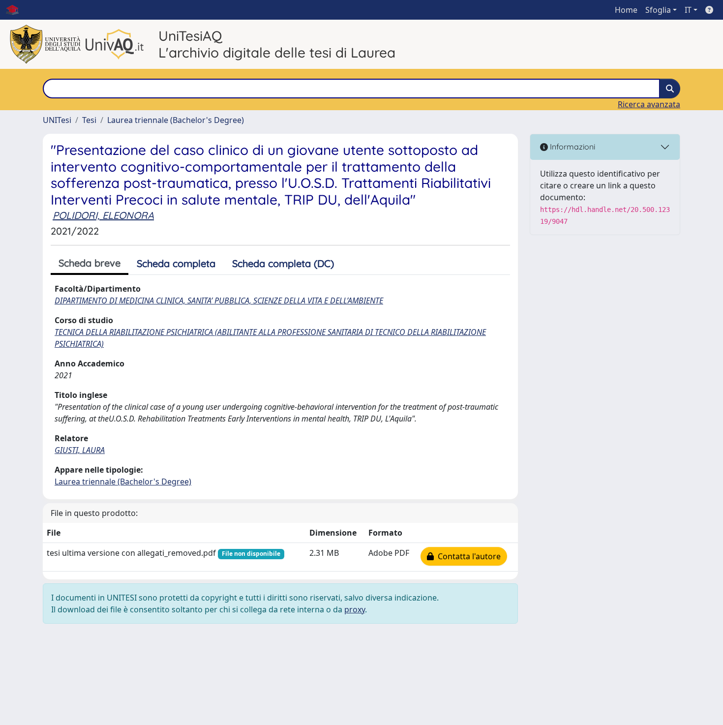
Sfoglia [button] (658, 9)
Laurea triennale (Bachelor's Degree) (175, 120)
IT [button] (688, 9)
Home (626, 9)
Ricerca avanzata (649, 104)
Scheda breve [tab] (89, 263)
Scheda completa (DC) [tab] (283, 263)
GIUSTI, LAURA (80, 450)
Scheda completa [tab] (176, 263)
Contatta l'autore (467, 556)
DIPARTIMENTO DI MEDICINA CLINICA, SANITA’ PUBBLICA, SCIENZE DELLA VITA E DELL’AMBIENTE (219, 300)
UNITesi (57, 120)
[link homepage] (16, 10)
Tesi (89, 120)
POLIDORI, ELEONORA (103, 215)
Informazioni (571, 146)
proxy (354, 609)
